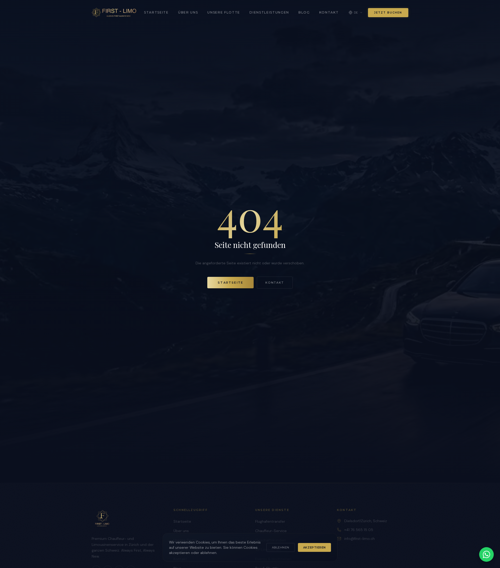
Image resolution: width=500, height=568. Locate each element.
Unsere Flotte (223, 12)
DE (356, 12)
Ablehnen (280, 547)
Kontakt (329, 12)
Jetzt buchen (388, 12)
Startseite (156, 12)
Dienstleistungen (269, 12)
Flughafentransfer (270, 521)
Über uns (188, 12)
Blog (304, 12)
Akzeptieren (314, 547)
